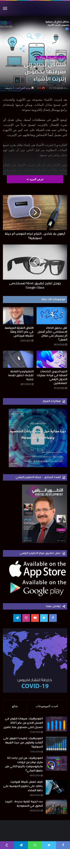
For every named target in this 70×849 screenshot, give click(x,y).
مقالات (41, 57)
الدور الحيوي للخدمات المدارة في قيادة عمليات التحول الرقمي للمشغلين (52, 377)
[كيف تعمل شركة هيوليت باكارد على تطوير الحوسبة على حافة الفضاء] (56, 787)
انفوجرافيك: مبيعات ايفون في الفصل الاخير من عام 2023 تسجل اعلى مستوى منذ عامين (23, 723)
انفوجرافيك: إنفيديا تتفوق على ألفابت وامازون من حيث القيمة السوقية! (23, 742)
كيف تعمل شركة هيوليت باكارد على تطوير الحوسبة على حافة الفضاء (23, 786)
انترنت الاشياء (56, 57)
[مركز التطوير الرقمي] (35, 8)
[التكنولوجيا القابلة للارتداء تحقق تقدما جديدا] (18, 359)
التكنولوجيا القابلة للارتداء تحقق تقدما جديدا (20, 375)
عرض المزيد (36, 179)
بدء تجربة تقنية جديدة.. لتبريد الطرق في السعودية (24, 803)
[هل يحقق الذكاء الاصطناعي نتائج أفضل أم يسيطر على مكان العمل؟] (52, 315)
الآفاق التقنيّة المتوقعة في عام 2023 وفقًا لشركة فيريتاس (19, 332)
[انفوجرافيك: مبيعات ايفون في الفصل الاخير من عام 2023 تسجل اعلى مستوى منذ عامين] (56, 724)
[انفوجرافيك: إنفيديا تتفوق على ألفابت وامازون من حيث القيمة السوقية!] (56, 743)
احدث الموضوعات (47, 706)
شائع (15, 706)
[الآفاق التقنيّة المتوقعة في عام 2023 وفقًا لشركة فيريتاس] (18, 315)
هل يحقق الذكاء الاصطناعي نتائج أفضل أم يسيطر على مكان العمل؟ (52, 334)
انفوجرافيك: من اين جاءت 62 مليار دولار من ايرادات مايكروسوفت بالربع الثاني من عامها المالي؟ (24, 764)
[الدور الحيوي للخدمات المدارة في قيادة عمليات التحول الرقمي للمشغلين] (52, 359)
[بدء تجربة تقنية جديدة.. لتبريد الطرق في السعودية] (56, 807)
